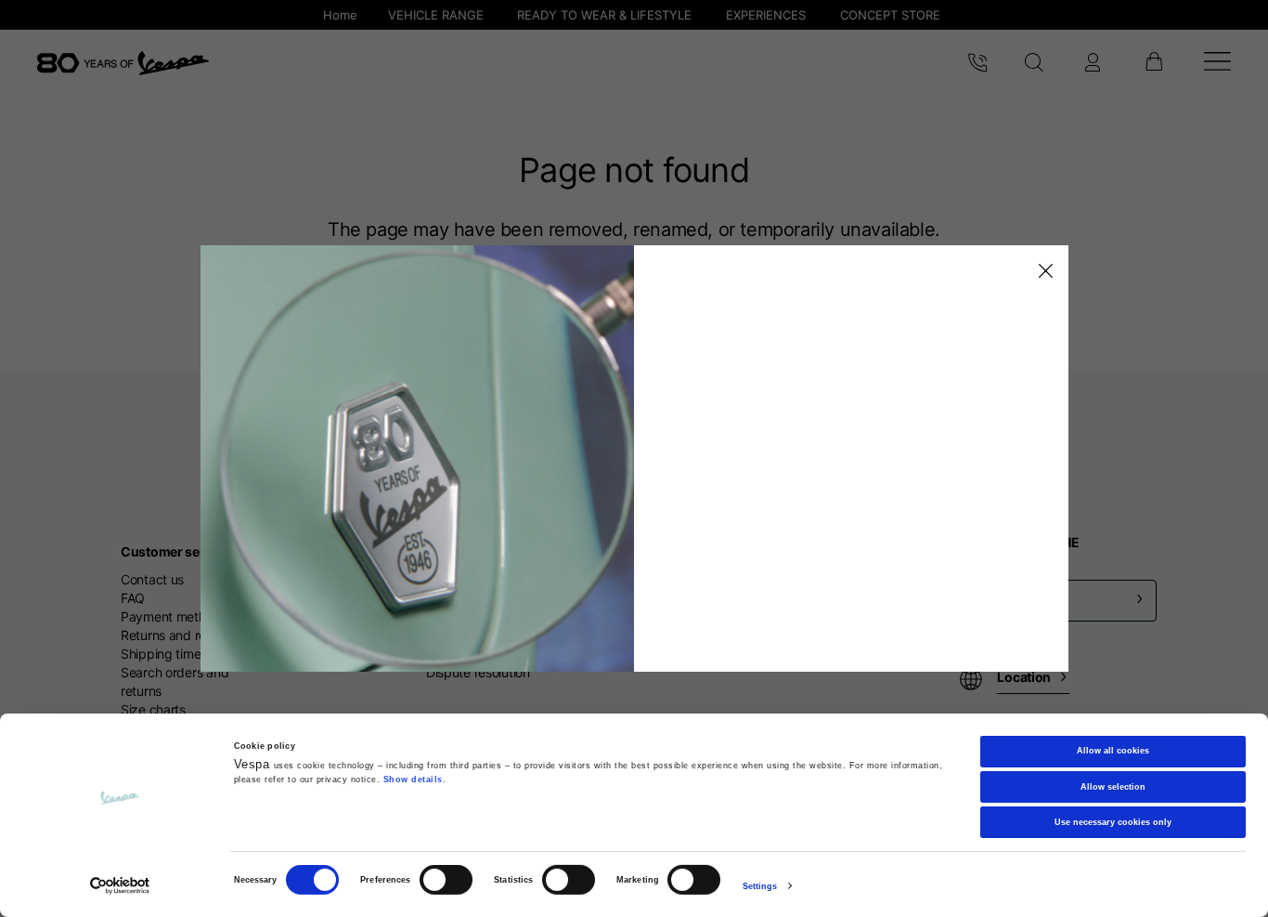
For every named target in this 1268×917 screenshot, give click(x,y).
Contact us (152, 579)
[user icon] (1092, 63)
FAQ (133, 598)
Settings (760, 886)
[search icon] (1034, 63)
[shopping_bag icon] (1153, 63)
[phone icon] (977, 63)
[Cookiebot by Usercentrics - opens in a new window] (120, 886)
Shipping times (164, 654)
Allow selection (1112, 786)
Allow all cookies (1113, 750)
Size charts (153, 709)
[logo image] (123, 63)
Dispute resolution (478, 672)
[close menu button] (1042, 271)
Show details (413, 779)
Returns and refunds (180, 635)
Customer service (175, 551)
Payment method (171, 616)
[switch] (446, 880)
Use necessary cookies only (1113, 822)
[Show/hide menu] (1217, 63)
